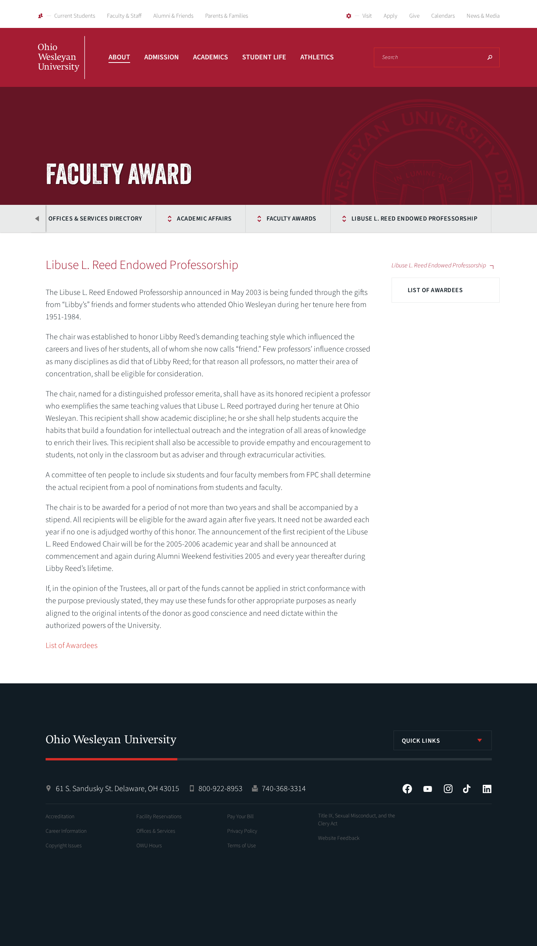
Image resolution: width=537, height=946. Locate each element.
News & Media (483, 16)
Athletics (317, 57)
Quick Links (421, 740)
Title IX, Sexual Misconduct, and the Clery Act (356, 820)
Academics (210, 57)
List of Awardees (435, 290)
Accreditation (60, 817)
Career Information (66, 831)
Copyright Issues (64, 846)
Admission (161, 57)
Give (414, 16)
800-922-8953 (221, 788)
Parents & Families (226, 16)
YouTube (427, 788)
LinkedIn (487, 788)
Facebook (407, 788)
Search (490, 57)
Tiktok (466, 788)
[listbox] (443, 740)
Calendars (443, 16)
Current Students (74, 16)
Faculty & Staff (124, 16)
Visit (367, 16)
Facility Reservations (159, 817)
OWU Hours (149, 846)
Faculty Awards (291, 218)
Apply (390, 16)
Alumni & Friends (173, 16)
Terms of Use (241, 846)
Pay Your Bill (240, 817)
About (119, 57)
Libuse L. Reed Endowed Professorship (414, 218)
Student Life (264, 57)
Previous (38, 218)
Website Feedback (339, 838)
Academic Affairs (204, 218)
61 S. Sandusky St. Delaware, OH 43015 (117, 788)
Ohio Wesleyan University (61, 66)
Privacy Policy (242, 831)
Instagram (448, 788)
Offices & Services (155, 831)
